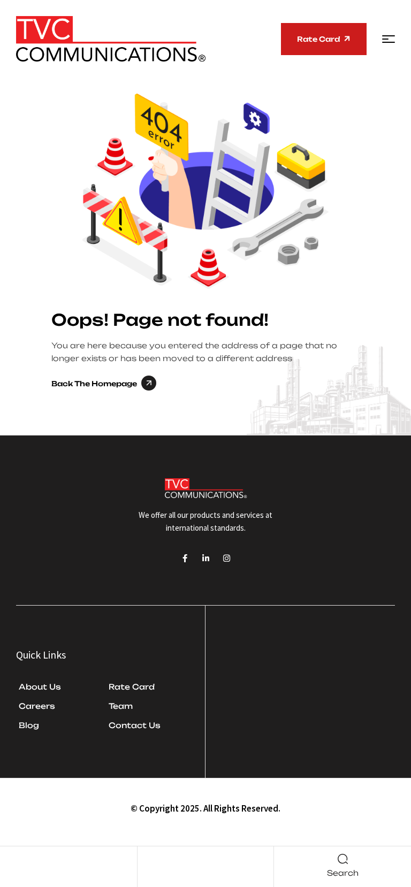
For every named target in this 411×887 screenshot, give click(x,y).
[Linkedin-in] (206, 558)
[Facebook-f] (185, 558)
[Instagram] (227, 558)
